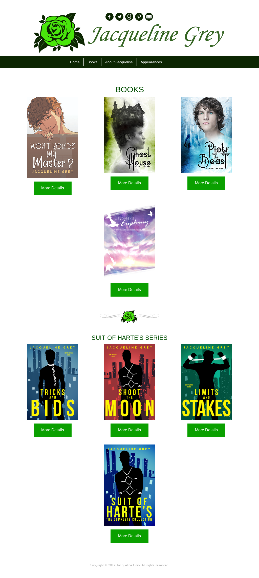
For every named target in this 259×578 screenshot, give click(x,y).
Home (75, 62)
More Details (52, 188)
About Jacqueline (119, 62)
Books (92, 62)
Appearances (151, 62)
